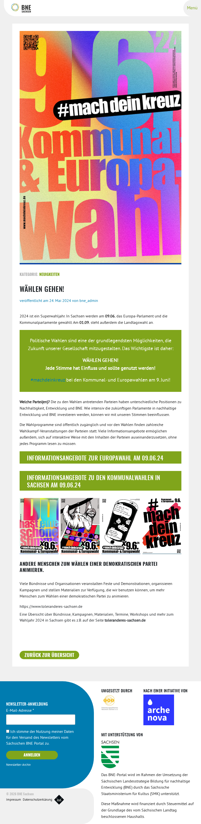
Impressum (13, 800)
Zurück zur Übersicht (49, 655)
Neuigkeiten (49, 275)
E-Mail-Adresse (20, 710)
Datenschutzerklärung (37, 800)
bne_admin (88, 300)
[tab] (100, 457)
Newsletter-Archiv (18, 765)
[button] (100, 457)
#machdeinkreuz (48, 380)
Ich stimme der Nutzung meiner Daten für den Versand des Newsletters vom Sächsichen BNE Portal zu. (40, 737)
